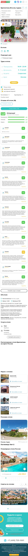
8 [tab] (16, 478)
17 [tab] (14, 480)
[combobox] (17, 77)
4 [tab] (8, 478)
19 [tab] (18, 480)
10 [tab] (20, 478)
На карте (17, 13)
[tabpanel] (14, 464)
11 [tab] (22, 478)
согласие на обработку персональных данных (16, 533)
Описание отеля (6, 11)
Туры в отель (18, 11)
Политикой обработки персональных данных (13, 551)
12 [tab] (23, 478)
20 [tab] (20, 480)
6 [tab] (12, 478)
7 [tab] (14, 478)
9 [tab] (18, 478)
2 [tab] (4, 478)
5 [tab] (10, 478)
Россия (13, 298)
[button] (2, 429)
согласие (3, 547)
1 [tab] (2, 478)
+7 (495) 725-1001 (16, 540)
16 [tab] (12, 480)
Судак (17, 298)
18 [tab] (16, 480)
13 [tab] (25, 478)
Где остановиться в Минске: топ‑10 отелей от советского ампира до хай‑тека (13, 502)
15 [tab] (10, 480)
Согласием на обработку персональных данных (17, 552)
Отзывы (3, 13)
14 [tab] (8, 480)
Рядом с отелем (5, 14)
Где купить (18, 14)
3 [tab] (6, 478)
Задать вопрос (5, 16)
